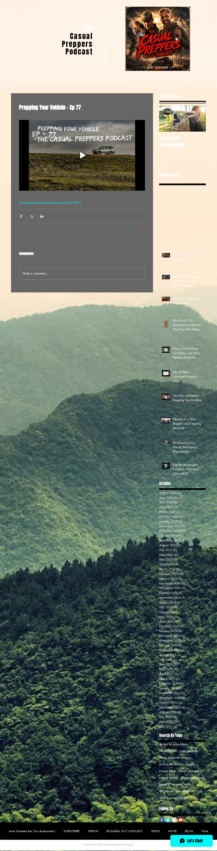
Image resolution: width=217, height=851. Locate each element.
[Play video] (82, 155)
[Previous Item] (166, 118)
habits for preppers (180, 757)
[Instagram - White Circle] (174, 820)
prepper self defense (192, 777)
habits (162, 757)
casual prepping (188, 750)
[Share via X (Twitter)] (31, 216)
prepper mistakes (189, 771)
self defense (166, 791)
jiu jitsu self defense (171, 764)
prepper (190, 764)
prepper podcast (168, 777)
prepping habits (181, 784)
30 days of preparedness (173, 744)
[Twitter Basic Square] (168, 820)
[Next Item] (199, 118)
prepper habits (167, 771)
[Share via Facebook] (21, 216)
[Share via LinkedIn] (42, 216)
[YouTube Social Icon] (180, 820)
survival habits (184, 791)
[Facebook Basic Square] (161, 820)
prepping (164, 784)
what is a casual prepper (173, 797)
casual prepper (167, 750)
